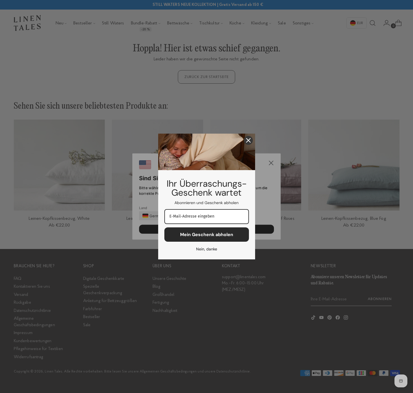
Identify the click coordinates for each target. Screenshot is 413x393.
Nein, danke (206, 249)
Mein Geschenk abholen (206, 234)
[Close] (248, 140)
